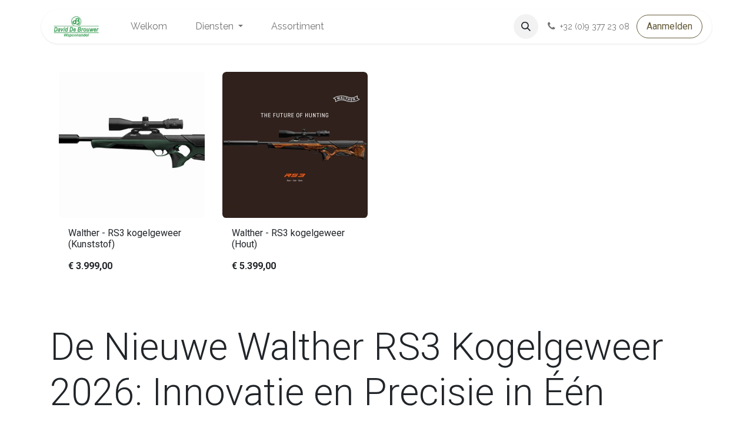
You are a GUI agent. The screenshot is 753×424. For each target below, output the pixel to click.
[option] (376, 177)
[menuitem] (148, 26)
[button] (526, 26)
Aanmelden (669, 26)
